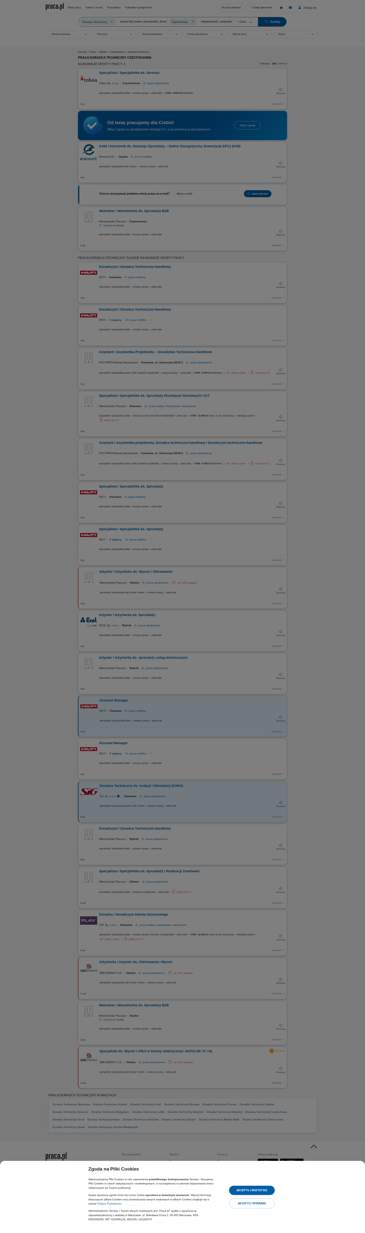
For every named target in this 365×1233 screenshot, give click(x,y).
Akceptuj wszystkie (251, 1190)
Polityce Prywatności (109, 1203)
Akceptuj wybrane (252, 1203)
